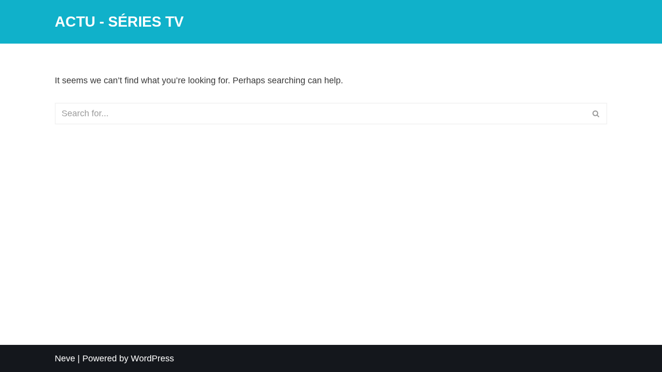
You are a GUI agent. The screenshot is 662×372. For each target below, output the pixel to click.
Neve (65, 358)
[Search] (596, 113)
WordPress (152, 358)
